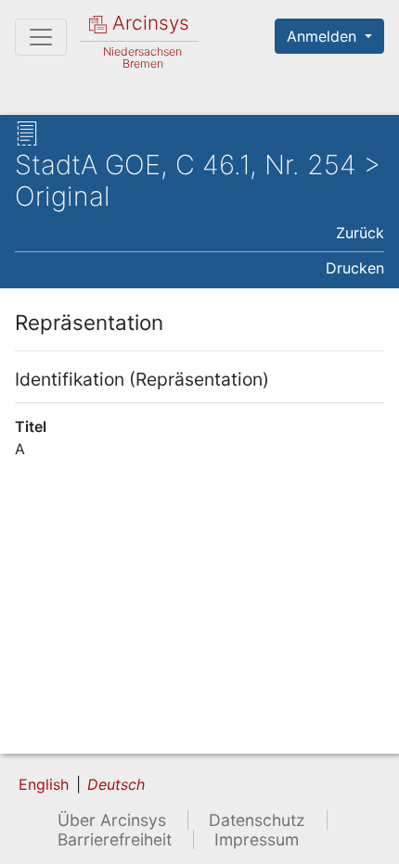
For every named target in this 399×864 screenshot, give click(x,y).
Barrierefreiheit (115, 839)
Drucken (355, 268)
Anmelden (324, 36)
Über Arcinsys (112, 820)
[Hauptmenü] (41, 37)
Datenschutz (257, 820)
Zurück (360, 232)
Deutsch (116, 784)
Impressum (256, 839)
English (44, 784)
